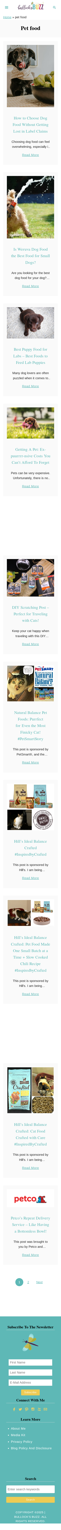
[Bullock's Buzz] (30, 7)
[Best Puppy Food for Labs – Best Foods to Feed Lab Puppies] (30, 322)
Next (39, 1282)
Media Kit (18, 1435)
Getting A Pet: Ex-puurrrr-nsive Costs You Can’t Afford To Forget (30, 456)
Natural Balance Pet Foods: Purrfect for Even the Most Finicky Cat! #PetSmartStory (30, 725)
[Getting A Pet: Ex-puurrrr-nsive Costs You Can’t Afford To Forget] (30, 423)
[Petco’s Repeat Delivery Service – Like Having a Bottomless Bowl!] (30, 1198)
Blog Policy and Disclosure (31, 1448)
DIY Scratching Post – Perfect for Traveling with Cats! (30, 614)
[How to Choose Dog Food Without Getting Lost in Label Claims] (30, 76)
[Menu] (6, 7)
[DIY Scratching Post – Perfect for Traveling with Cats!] (30, 578)
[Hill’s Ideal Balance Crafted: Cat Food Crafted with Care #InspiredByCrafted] (30, 1090)
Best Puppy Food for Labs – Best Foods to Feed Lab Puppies (30, 356)
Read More (30, 155)
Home (7, 17)
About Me (18, 1428)
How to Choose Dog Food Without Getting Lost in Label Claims (30, 124)
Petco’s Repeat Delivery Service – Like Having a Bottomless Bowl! (30, 1224)
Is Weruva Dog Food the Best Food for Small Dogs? (30, 255)
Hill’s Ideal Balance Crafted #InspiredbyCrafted (30, 848)
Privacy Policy (21, 1441)
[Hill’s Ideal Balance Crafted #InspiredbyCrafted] (30, 807)
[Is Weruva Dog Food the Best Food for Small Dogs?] (30, 207)
